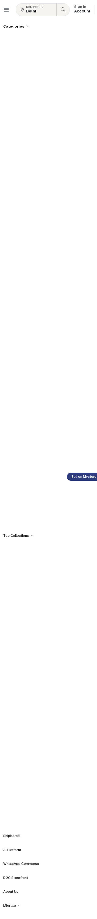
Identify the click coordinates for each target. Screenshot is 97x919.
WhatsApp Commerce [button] (21, 863)
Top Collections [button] (16, 535)
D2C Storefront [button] (15, 877)
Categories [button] (14, 26)
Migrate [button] (10, 905)
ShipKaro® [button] (11, 835)
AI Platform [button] (12, 850)
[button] (6, 10)
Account (82, 9)
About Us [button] (10, 891)
